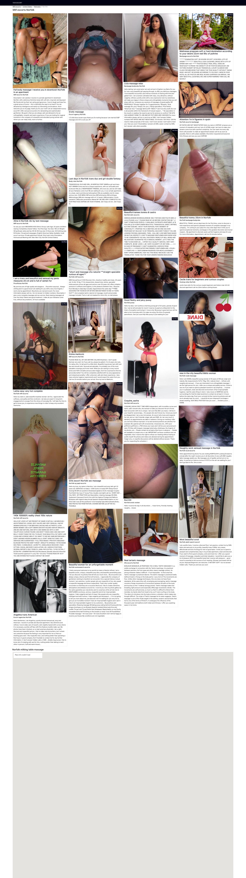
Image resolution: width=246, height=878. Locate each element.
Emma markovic (76, 354)
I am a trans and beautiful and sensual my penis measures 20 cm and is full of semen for (36, 279)
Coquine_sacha (131, 400)
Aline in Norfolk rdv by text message (31, 221)
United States (27, 7)
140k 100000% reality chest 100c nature (33, 515)
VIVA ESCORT (17, 3)
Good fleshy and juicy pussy (137, 300)
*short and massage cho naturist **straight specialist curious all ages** (94, 273)
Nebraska (37, 7)
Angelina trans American (25, 615)
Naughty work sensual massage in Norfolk (200, 448)
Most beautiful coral (189, 539)
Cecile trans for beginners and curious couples (202, 279)
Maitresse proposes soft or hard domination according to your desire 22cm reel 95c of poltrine (206, 52)
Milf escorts (17, 7)
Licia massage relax (133, 83)
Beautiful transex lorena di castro (140, 212)
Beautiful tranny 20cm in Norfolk (195, 217)
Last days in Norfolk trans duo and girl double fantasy (95, 178)
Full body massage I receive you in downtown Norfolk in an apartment (39, 91)
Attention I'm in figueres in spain (195, 119)
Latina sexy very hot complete (28, 391)
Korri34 (127, 500)
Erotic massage (76, 112)
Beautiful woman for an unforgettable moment (91, 564)
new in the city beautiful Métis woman (198, 373)
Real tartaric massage (134, 560)
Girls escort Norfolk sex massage (85, 481)
